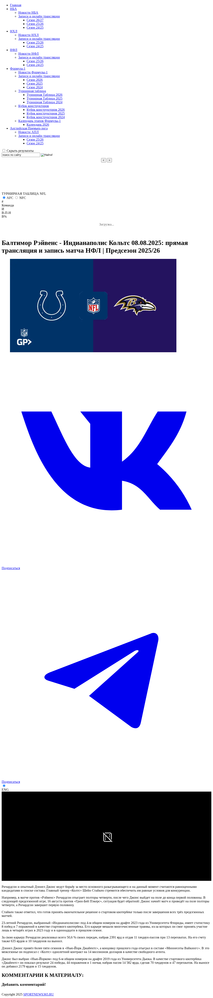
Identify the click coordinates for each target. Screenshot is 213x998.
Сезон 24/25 (35, 27)
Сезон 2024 (35, 87)
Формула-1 (17, 68)
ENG (5, 789)
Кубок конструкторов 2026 (46, 109)
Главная (15, 5)
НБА (13, 9)
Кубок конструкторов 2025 (46, 113)
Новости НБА (28, 12)
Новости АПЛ (28, 132)
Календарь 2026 (38, 124)
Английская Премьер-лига (29, 128)
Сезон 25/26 (35, 24)
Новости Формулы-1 (33, 72)
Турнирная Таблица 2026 (44, 94)
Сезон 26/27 (35, 20)
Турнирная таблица (32, 91)
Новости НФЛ (28, 53)
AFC (10, 198)
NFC (22, 198)
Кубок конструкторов (33, 106)
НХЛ (13, 31)
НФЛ (13, 50)
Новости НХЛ (28, 35)
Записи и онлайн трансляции (39, 16)
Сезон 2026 (35, 80)
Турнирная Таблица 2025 (44, 98)
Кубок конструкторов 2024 (46, 117)
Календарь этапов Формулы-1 (39, 121)
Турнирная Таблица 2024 (44, 102)
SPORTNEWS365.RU (38, 994)
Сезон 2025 (35, 83)
